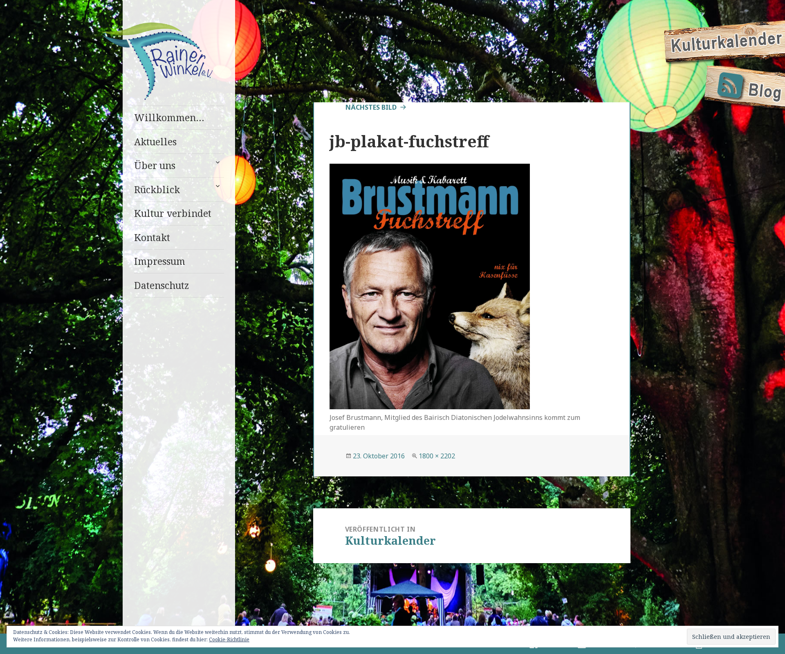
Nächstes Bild (371, 107)
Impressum (159, 261)
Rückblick (157, 189)
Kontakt (152, 237)
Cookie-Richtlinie (229, 639)
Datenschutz (161, 285)
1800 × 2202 (437, 455)
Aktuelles (155, 141)
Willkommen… (169, 117)
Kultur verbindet (172, 213)
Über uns (154, 165)
